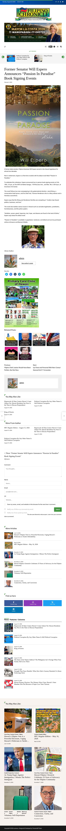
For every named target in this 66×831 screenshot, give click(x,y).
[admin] (13, 383)
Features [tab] (13, 620)
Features (41, 811)
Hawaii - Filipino (19, 734)
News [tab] (6, 620)
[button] (3, 57)
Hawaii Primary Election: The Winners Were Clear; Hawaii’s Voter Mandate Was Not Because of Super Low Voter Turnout (35, 683)
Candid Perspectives (9, 773)
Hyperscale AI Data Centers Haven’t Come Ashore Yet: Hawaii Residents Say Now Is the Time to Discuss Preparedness (17, 403)
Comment (7, 465)
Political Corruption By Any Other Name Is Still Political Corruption (23, 57)
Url (5, 496)
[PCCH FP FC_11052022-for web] (21, 279)
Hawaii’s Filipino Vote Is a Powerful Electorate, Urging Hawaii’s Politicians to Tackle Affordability (34, 536)
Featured (12, 734)
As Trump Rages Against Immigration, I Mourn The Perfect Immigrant (36, 554)
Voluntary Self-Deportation (22, 573)
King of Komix (48, 56)
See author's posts (27, 263)
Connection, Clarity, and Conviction (25, 583)
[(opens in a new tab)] (8, 545)
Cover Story (7, 734)
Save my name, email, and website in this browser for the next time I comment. (31, 504)
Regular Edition (42, 734)
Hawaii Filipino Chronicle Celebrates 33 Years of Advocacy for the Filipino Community (47, 777)
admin (21, 258)
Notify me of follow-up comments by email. (20, 509)
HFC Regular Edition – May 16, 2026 (26, 544)
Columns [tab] (21, 620)
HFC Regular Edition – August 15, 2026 (17, 428)
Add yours (7, 459)
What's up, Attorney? (24, 812)
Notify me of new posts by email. (17, 513)
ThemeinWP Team (37, 828)
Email (6, 488)
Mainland (19, 812)
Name (6, 480)
